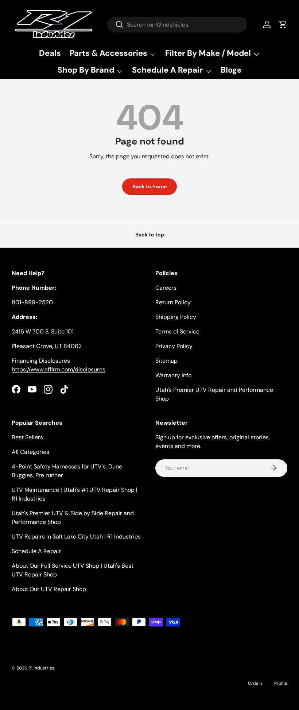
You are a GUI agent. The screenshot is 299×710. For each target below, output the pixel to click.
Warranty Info (173, 375)
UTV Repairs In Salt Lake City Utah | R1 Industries (76, 536)
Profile (280, 683)
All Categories (30, 452)
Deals (50, 53)
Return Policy (173, 302)
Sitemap (166, 360)
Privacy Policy (174, 346)
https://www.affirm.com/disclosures (58, 369)
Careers (165, 288)
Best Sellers (27, 437)
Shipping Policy (175, 317)
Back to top (149, 234)
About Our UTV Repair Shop (49, 589)
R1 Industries (41, 668)
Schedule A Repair (36, 551)
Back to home (149, 186)
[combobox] (177, 24)
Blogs (231, 70)
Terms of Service (177, 331)
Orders (255, 683)
